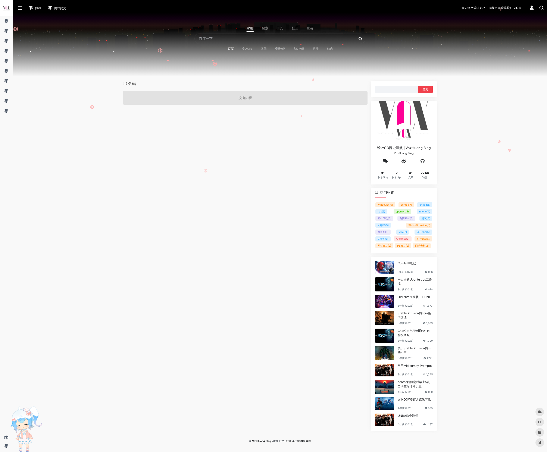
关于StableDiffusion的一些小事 (414, 350)
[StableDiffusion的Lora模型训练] (384, 318)
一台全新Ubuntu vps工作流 (415, 281)
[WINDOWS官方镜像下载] (384, 403)
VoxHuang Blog (261, 441)
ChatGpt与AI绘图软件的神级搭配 (414, 332)
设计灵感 (423, 231)
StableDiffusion (419, 225)
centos (406, 204)
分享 (402, 231)
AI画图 (383, 231)
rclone (424, 211)
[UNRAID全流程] (384, 419)
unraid (424, 204)
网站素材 (422, 245)
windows (385, 204)
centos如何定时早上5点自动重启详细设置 (414, 384)
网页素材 (384, 245)
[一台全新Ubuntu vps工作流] (384, 284)
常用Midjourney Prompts (415, 365)
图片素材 (423, 238)
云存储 (383, 225)
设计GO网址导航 (301, 441)
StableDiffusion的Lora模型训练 (414, 315)
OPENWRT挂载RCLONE (414, 296)
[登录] (531, 8)
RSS (288, 441)
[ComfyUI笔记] (384, 267)
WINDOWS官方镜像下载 (414, 399)
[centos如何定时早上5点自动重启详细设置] (384, 387)
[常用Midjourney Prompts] (384, 369)
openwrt (402, 211)
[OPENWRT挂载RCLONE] (384, 301)
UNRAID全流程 (408, 415)
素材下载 (384, 218)
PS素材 (403, 245)
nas (381, 211)
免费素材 (406, 218)
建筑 (426, 218)
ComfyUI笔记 (407, 263)
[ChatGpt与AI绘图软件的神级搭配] (384, 335)
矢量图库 (402, 238)
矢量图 (383, 238)
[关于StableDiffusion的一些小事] (384, 353)
